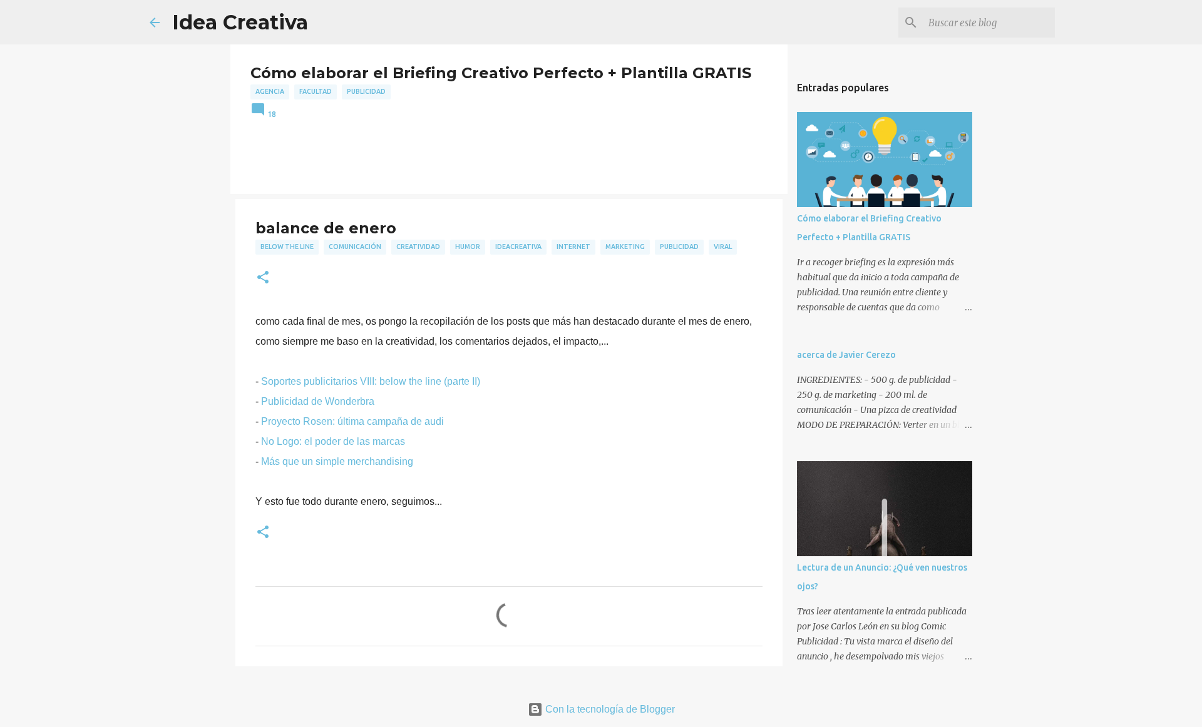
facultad (315, 91)
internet (573, 246)
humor (467, 246)
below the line (287, 246)
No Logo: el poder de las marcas (333, 441)
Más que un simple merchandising (337, 461)
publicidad (366, 91)
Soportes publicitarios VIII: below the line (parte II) (369, 381)
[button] (262, 278)
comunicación (355, 246)
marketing (625, 246)
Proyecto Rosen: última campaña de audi (352, 421)
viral (723, 246)
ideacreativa (518, 246)
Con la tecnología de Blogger (609, 709)
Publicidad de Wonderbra (317, 401)
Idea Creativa (240, 22)
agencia (269, 91)
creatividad (418, 246)
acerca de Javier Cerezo (846, 355)
